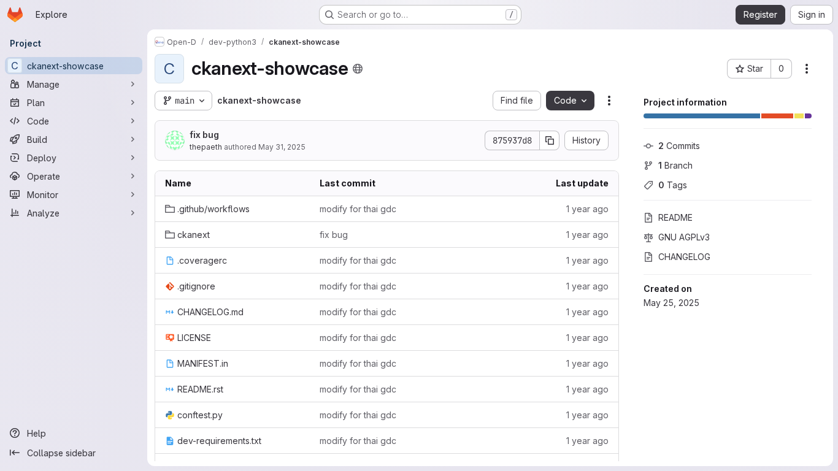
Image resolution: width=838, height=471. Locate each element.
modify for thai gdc (358, 209)
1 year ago (587, 209)
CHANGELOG (684, 256)
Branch (675, 165)
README (675, 217)
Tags (672, 185)
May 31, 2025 (282, 146)
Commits (679, 145)
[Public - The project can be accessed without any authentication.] (358, 69)
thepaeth (206, 146)
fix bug (204, 134)
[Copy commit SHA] (549, 140)
